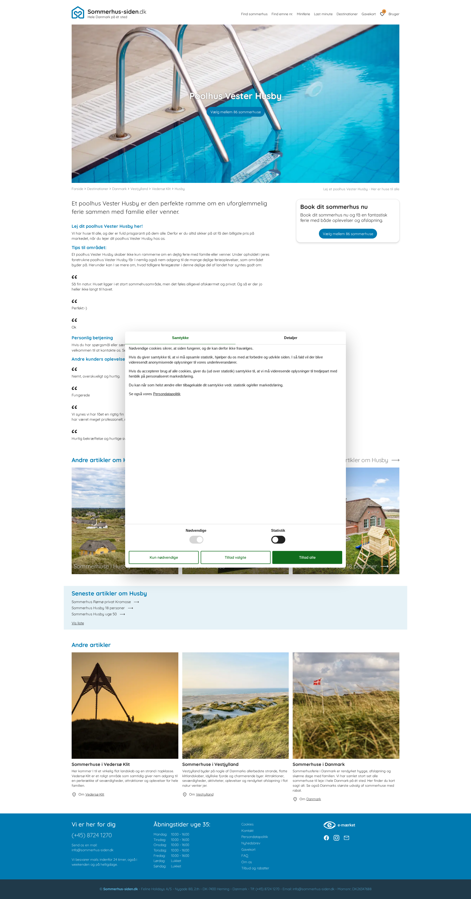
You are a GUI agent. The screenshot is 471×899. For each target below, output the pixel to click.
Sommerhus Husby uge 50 (94, 614)
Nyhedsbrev (250, 843)
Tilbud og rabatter (255, 868)
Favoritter (384, 11)
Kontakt (247, 830)
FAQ (244, 855)
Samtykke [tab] (180, 338)
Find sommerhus (254, 14)
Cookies (247, 824)
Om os (246, 862)
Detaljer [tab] (290, 338)
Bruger (394, 14)
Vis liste (78, 623)
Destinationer (347, 14)
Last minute (323, 14)
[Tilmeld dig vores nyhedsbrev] (346, 838)
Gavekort (369, 14)
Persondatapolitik (254, 837)
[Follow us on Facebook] (326, 838)
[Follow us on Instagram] (336, 838)
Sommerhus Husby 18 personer (98, 608)
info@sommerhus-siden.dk (92, 850)
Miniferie (303, 14)
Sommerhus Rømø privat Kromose (101, 601)
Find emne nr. (282, 14)
